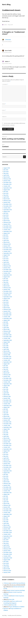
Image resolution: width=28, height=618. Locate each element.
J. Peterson (8, 39)
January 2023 (6, 246)
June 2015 (5, 411)
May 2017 (5, 369)
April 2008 (6, 567)
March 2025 (6, 198)
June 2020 (6, 302)
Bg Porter (5, 608)
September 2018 (7, 340)
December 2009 (7, 530)
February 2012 (7, 483)
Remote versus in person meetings (15, 590)
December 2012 (7, 465)
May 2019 (5, 325)
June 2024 (6, 215)
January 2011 (6, 507)
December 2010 (7, 509)
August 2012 (6, 472)
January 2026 (6, 180)
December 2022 (7, 247)
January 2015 (6, 420)
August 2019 (6, 320)
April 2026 (6, 175)
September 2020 (7, 296)
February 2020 (7, 309)
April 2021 (6, 284)
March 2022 (6, 264)
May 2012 (5, 478)
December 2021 (7, 269)
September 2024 (7, 209)
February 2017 (7, 374)
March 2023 (6, 242)
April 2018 (6, 349)
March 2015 (6, 416)
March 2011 (6, 503)
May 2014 (5, 434)
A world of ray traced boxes (18, 583)
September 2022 (7, 253)
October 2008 (6, 556)
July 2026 (5, 169)
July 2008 (5, 561)
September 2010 (7, 514)
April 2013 (6, 458)
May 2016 (5, 391)
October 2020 (6, 295)
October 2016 (6, 382)
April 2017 (6, 371)
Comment (5, 84)
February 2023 (7, 244)
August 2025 (6, 189)
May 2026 (5, 173)
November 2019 (7, 315)
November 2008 (7, 554)
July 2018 (5, 344)
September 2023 (7, 231)
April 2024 (6, 218)
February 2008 (7, 570)
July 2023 (5, 235)
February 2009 (7, 548)
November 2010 (7, 510)
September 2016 (7, 383)
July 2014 (5, 431)
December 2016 (7, 378)
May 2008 (6, 565)
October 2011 (6, 490)
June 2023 (5, 237)
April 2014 (6, 436)
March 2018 (6, 351)
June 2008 (6, 563)
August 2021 (6, 276)
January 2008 (6, 572)
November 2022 (7, 249)
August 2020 (6, 298)
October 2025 (6, 186)
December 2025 (7, 182)
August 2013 (6, 451)
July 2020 (5, 300)
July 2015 (5, 409)
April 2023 (6, 240)
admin (5, 24)
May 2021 (5, 282)
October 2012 (6, 469)
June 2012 (5, 476)
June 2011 (5, 498)
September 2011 (7, 492)
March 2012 (6, 481)
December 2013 (7, 443)
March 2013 (6, 460)
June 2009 (6, 541)
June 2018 (5, 345)
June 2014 (5, 432)
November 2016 (7, 380)
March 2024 (6, 220)
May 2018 (5, 347)
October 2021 (6, 273)
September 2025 (7, 188)
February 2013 (7, 461)
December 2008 (7, 552)
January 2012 (6, 485)
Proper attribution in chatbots (16, 606)
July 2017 (5, 365)
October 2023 (6, 229)
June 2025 (5, 193)
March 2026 (6, 177)
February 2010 (7, 527)
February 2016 (7, 396)
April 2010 (6, 523)
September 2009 (7, 536)
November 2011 (7, 489)
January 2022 (6, 267)
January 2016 (6, 398)
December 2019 (7, 313)
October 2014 (6, 425)
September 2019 (7, 318)
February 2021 (7, 287)
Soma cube (11, 599)
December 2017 (7, 356)
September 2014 (7, 427)
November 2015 (7, 402)
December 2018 (7, 334)
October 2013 (6, 447)
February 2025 (7, 200)
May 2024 (5, 217)
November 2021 (7, 271)
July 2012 (5, 474)
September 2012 (7, 470)
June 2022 (5, 258)
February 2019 (7, 331)
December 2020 (7, 291)
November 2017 (7, 358)
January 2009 (6, 550)
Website (4, 116)
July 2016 (5, 387)
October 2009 (6, 534)
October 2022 (6, 251)
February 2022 (7, 266)
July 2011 (5, 496)
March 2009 (6, 547)
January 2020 (6, 311)
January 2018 (6, 354)
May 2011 (5, 500)
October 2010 (6, 512)
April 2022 (6, 262)
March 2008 (6, 568)
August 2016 (6, 385)
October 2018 (6, 338)
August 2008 (6, 559)
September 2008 (7, 558)
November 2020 (7, 293)
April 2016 (6, 392)
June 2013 (5, 454)
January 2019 (6, 333)
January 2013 (6, 463)
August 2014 (6, 429)
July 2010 (5, 518)
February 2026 (7, 178)
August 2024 (6, 211)
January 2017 (6, 376)
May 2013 (5, 456)
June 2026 (6, 171)
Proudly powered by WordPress (14, 615)
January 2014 (6, 441)
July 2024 (5, 213)
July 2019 (5, 322)
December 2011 (7, 487)
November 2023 (7, 227)
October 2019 (6, 316)
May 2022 (5, 260)
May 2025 (5, 195)
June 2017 (5, 367)
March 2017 (6, 373)
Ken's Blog (6, 4)
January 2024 (6, 224)
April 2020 (6, 305)
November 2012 (7, 467)
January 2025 (6, 202)
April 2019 (6, 327)
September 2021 (7, 275)
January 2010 (6, 529)
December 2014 (7, 422)
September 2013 (7, 449)
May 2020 (6, 304)
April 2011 (6, 501)
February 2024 (7, 222)
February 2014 (7, 440)
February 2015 (7, 418)
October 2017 (6, 360)
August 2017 (6, 363)
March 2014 (6, 438)
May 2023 (5, 238)
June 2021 (5, 280)
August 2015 (6, 407)
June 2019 (5, 324)
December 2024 (7, 204)
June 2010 (5, 519)
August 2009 (6, 538)
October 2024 (6, 208)
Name (4, 103)
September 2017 (7, 362)
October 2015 (6, 403)
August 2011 (6, 494)
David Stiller (6, 601)
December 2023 (7, 226)
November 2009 (7, 532)
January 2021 (6, 289)
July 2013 (5, 452)
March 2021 (6, 285)
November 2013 (7, 445)
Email (4, 110)
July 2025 (5, 191)
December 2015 (7, 400)
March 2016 (6, 394)
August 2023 (6, 233)
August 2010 (6, 516)
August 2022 (6, 255)
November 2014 (7, 423)
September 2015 (7, 405)
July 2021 (5, 278)
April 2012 (6, 480)
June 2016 (5, 389)
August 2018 (6, 342)
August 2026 (6, 168)
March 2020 (6, 307)
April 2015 (6, 414)
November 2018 (7, 336)
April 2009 (6, 545)
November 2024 (7, 206)
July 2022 (5, 256)
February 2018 (7, 353)
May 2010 (5, 521)
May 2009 (6, 543)
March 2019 (6, 329)
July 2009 (5, 539)
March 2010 (6, 525)
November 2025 (7, 184)
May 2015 (5, 412)
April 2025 (6, 197)
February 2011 (6, 505)
